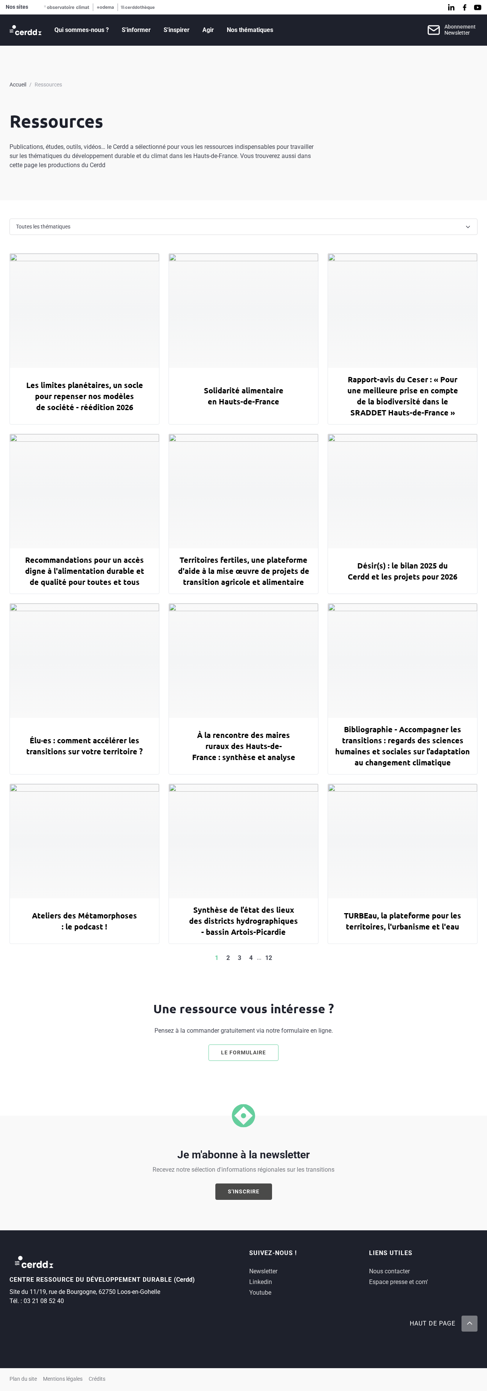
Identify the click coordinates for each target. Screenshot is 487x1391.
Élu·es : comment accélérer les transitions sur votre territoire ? (84, 745)
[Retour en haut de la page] (469, 1324)
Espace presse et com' (398, 1282)
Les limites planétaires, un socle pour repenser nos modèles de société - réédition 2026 (84, 396)
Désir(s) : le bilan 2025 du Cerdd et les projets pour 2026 (402, 571)
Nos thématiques (250, 30)
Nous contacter (389, 1271)
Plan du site (23, 1379)
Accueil (18, 84)
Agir (208, 30)
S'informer (136, 30)
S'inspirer (176, 30)
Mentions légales (63, 1379)
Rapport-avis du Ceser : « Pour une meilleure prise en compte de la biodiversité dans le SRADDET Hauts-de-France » (402, 395)
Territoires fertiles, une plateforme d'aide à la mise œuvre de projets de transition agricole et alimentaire (243, 571)
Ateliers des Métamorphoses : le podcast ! (84, 920)
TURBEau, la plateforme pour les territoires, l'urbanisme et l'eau (402, 920)
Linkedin (260, 1282)
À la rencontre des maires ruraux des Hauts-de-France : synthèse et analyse (243, 746)
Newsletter (263, 1271)
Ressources (48, 84)
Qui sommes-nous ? (81, 30)
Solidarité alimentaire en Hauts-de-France (243, 395)
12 (268, 957)
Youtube (260, 1292)
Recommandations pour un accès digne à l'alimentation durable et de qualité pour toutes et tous (84, 571)
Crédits (97, 1379)
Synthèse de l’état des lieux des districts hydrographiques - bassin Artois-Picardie (243, 921)
